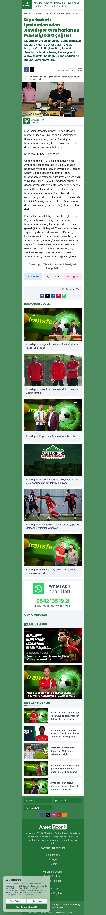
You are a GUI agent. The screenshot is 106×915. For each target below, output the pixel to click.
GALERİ (62, 800)
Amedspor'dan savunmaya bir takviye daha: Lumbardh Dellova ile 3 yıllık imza (39, 5)
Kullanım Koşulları (53, 871)
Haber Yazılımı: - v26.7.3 (53, 912)
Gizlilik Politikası (53, 876)
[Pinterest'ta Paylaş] (58, 296)
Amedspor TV (38, 121)
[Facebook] (42, 815)
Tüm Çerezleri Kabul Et (26, 907)
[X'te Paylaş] (32, 69)
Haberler (28, 13)
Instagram (73, 276)
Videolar (39, 13)
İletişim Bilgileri (53, 893)
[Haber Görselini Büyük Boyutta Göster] (53, 99)
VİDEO (32, 800)
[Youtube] (59, 815)
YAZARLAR (34, 808)
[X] (48, 815)
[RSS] (64, 815)
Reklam (53, 863)
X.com (55, 276)
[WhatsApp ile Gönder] (64, 296)
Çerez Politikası (53, 880)
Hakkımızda (53, 854)
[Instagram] (53, 815)
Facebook (33, 276)
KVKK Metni (53, 888)
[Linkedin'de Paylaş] (53, 296)
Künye (53, 859)
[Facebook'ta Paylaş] (26, 69)
